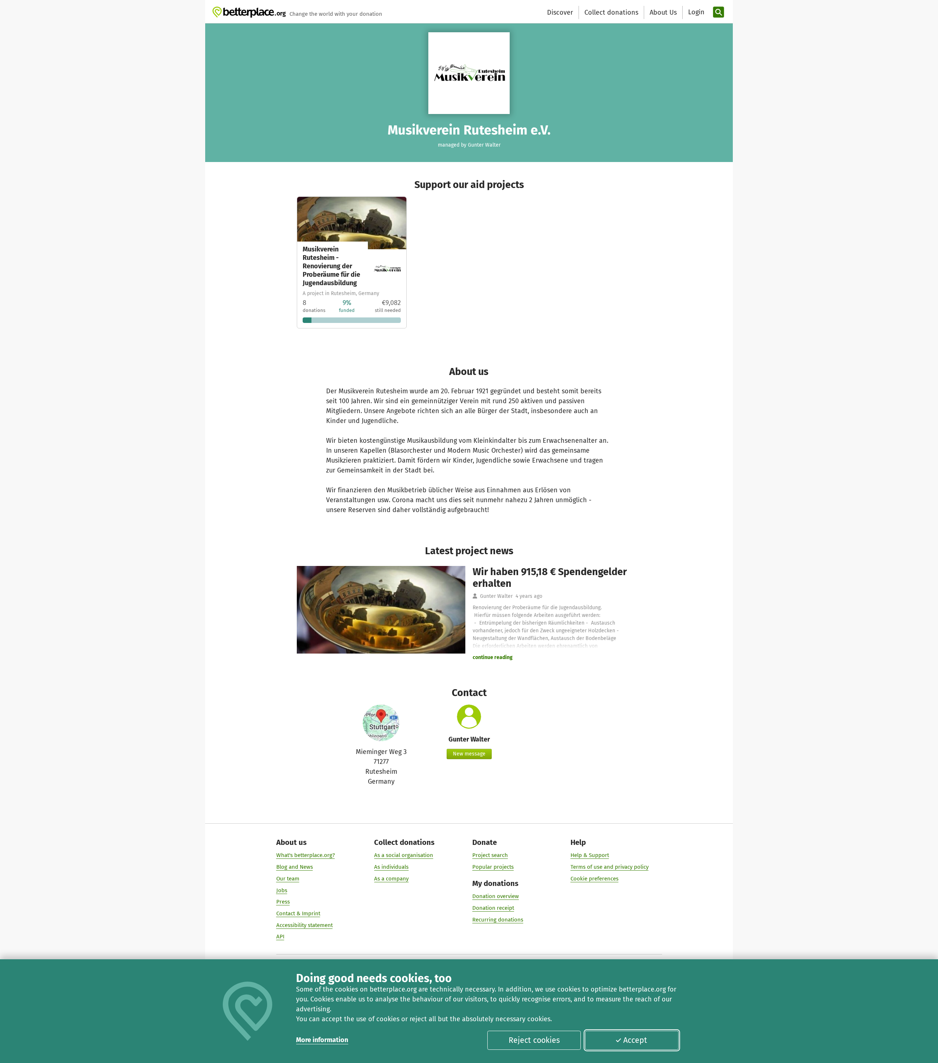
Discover (560, 12)
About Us (663, 12)
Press (283, 901)
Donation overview (495, 896)
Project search (490, 855)
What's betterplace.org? (305, 855)
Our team (287, 878)
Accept (635, 1040)
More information (322, 1040)
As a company (391, 878)
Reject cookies (534, 1040)
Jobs (281, 890)
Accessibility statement (304, 925)
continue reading (493, 657)
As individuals (391, 867)
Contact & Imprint (298, 913)
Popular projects (493, 867)
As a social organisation (403, 855)
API (280, 936)
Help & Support (589, 855)
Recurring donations (497, 919)
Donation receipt (493, 908)
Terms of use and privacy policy (609, 867)
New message (469, 754)
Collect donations (611, 12)
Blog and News (294, 867)
